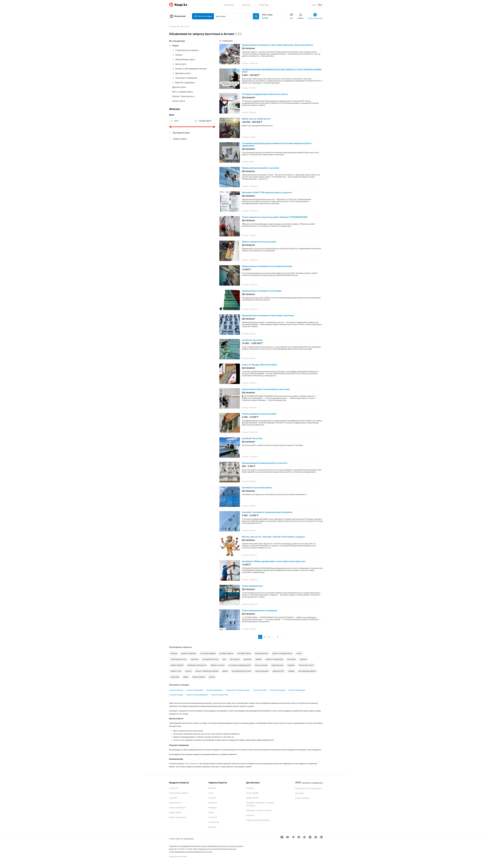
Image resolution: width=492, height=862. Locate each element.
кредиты (291, 665)
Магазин (212, 788)
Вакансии (299, 793)
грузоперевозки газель (241, 671)
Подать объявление (315, 18)
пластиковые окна (178, 659)
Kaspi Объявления (192, 764)
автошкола (234, 659)
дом (224, 659)
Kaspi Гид (212, 827)
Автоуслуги (180, 64)
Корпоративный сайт (178, 856)
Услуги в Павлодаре (296, 690)
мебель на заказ (217, 665)
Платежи (212, 798)
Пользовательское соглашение (308, 788)
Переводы (212, 808)
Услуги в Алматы (176, 690)
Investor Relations (302, 798)
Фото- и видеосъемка (182, 92)
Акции (211, 812)
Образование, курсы (185, 59)
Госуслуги (212, 817)
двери (185, 677)
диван (225, 671)
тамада (291, 671)
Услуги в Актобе (259, 690)
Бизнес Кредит (252, 793)
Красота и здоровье (184, 82)
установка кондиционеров (239, 665)
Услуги (175, 45)
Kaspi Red (173, 798)
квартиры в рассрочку (196, 665)
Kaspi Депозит (175, 803)
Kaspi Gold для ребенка (178, 793)
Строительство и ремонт (187, 50)
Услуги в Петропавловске (197, 695)
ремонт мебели (177, 665)
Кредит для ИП (175, 812)
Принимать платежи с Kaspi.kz (259, 810)
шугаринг (248, 659)
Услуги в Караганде (195, 690)
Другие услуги (179, 87)
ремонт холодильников (282, 653)
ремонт (212, 677)
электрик (194, 659)
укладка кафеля (226, 653)
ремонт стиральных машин (207, 671)
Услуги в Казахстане (219, 695)
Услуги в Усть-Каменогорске (238, 690)
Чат (291, 18)
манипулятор (278, 671)
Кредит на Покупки (177, 808)
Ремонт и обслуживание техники (191, 68)
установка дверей (207, 653)
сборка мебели (198, 677)
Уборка (178, 55)
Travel (210, 793)
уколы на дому (261, 665)
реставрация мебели (307, 671)
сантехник (291, 659)
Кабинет (301, 18)
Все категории (205, 16)
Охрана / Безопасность (183, 96)
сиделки (303, 659)
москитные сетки (306, 665)
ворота (188, 671)
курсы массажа (262, 671)
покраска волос (261, 653)
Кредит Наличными (177, 817)
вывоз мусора (277, 665)
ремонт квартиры (188, 653)
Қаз (314, 5)
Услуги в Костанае (277, 690)
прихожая (175, 677)
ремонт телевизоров (274, 659)
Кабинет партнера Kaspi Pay (258, 820)
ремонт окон (176, 671)
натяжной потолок (210, 659)
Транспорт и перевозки (186, 78)
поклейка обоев (244, 653)
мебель (259, 659)
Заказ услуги (178, 101)
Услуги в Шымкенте (214, 690)
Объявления (180, 16)
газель (299, 653)
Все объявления (177, 41)
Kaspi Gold (173, 788)
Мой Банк (212, 803)
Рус (320, 5)
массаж (174, 653)
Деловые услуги (183, 73)
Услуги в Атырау (176, 695)
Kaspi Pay (250, 788)
